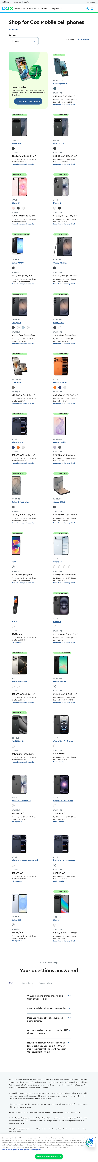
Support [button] (55, 9)
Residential (5, 2)
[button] (87, 8)
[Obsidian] (13, 148)
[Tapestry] (54, 88)
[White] (23, 208)
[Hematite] (13, 387)
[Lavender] (54, 447)
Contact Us (91, 2)
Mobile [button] (30, 9)
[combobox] (21, 41)
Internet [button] (18, 9)
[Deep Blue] (59, 387)
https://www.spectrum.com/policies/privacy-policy (21, 1149)
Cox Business (16, 2)
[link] (28, 101)
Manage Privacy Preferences (49, 1156)
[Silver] (64, 387)
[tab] (13, 983)
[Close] (95, 1137)
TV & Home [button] (42, 9)
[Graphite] (59, 447)
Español (26, 2)
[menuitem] (20, 9)
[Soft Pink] (13, 208)
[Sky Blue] (23, 327)
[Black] (18, 208)
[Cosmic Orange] (54, 387)
